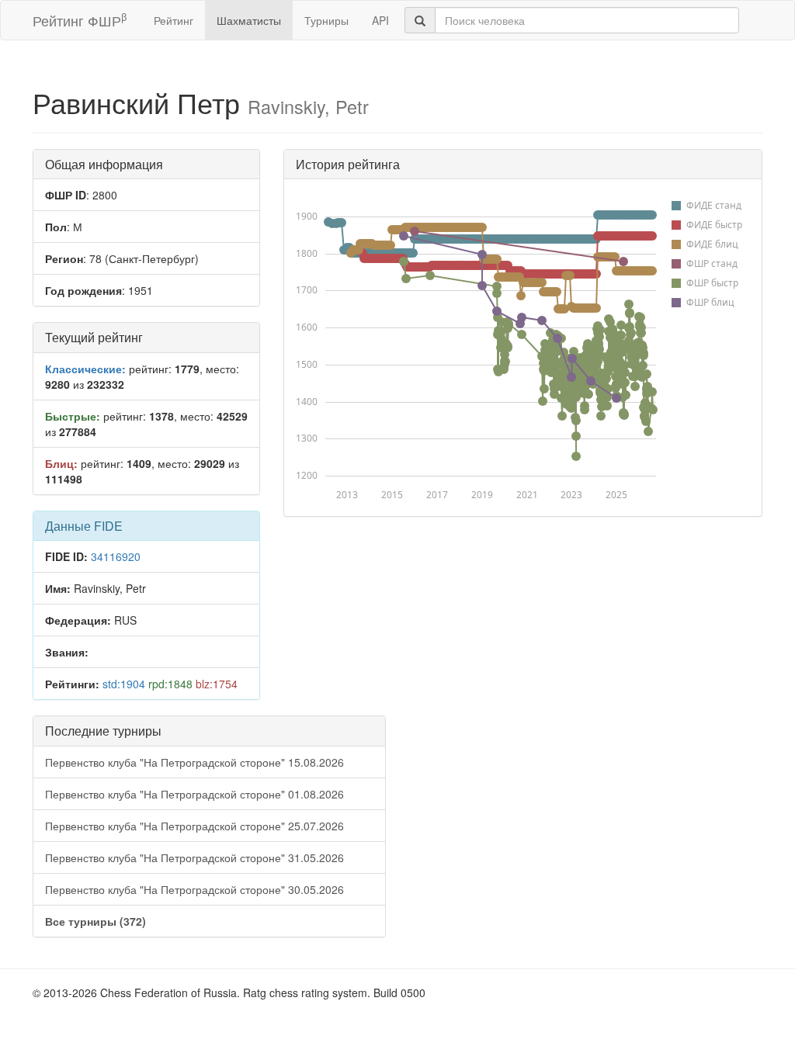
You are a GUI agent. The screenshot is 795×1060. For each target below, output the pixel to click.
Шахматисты (249, 20)
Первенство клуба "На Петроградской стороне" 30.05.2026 (194, 889)
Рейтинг (173, 20)
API (380, 20)
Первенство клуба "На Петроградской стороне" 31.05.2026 (194, 857)
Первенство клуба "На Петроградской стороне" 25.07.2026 (194, 825)
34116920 (116, 556)
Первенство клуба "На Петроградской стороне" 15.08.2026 (194, 762)
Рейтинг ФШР (80, 19)
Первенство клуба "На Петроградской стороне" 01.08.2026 (194, 794)
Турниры (326, 20)
